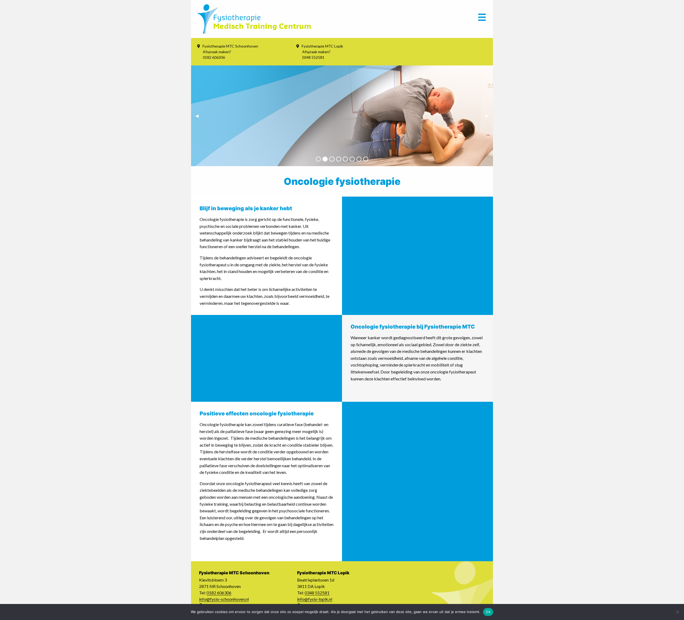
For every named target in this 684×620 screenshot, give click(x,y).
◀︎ (199, 115)
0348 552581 (317, 592)
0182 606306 (219, 592)
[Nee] (677, 612)
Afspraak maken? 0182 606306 (217, 54)
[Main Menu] (482, 19)
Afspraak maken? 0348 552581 (316, 54)
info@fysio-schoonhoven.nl (224, 599)
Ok (488, 612)
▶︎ (489, 115)
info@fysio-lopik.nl (314, 599)
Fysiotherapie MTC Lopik (322, 46)
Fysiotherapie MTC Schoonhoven (230, 46)
